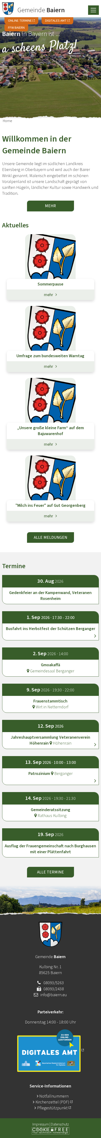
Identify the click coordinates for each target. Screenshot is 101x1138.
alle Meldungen (50, 537)
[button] (50, 624)
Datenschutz (60, 1124)
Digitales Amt (56, 20)
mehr (50, 206)
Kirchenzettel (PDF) (52, 1102)
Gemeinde (41, 10)
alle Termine (50, 872)
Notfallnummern (54, 1096)
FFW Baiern (16, 27)
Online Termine (20, 20)
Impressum (40, 1124)
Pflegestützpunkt (52, 1108)
